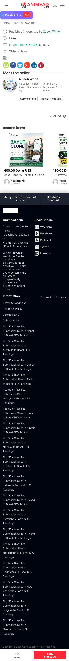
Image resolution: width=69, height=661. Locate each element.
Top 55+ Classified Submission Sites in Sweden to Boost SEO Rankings (16, 517)
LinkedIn (45, 253)
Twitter (44, 246)
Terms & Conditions (14, 302)
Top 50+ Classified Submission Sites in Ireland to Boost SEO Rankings (19, 500)
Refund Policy (11, 320)
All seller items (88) (51, 98)
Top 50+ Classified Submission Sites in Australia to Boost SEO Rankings (16, 348)
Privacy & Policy (12, 308)
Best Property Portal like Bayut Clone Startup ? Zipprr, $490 (26, 175)
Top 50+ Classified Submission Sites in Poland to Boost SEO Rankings (19, 534)
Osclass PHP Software (53, 297)
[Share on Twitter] (59, 116)
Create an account (53, 198)
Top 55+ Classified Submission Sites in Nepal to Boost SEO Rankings (18, 331)
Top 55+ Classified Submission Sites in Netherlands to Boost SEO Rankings (18, 550)
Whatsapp (46, 226)
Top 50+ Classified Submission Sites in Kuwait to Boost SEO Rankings (19, 428)
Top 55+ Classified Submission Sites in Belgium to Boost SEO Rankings (16, 608)
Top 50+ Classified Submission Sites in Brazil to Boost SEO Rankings (18, 413)
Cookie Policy (11, 314)
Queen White (51, 31)
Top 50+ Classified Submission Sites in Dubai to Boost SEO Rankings (18, 365)
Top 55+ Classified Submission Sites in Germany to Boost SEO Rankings (16, 627)
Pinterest (45, 240)
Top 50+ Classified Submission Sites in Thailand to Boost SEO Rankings (16, 464)
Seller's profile (28, 98)
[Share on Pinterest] (64, 116)
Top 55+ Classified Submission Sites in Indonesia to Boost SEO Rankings (17, 483)
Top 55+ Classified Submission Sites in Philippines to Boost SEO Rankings (17, 569)
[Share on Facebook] (54, 116)
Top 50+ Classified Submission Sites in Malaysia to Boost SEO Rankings (16, 396)
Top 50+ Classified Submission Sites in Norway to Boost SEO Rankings (16, 445)
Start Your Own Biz (24, 44)
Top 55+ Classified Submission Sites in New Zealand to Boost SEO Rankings (17, 589)
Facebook (46, 233)
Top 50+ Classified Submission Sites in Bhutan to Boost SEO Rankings (19, 379)
